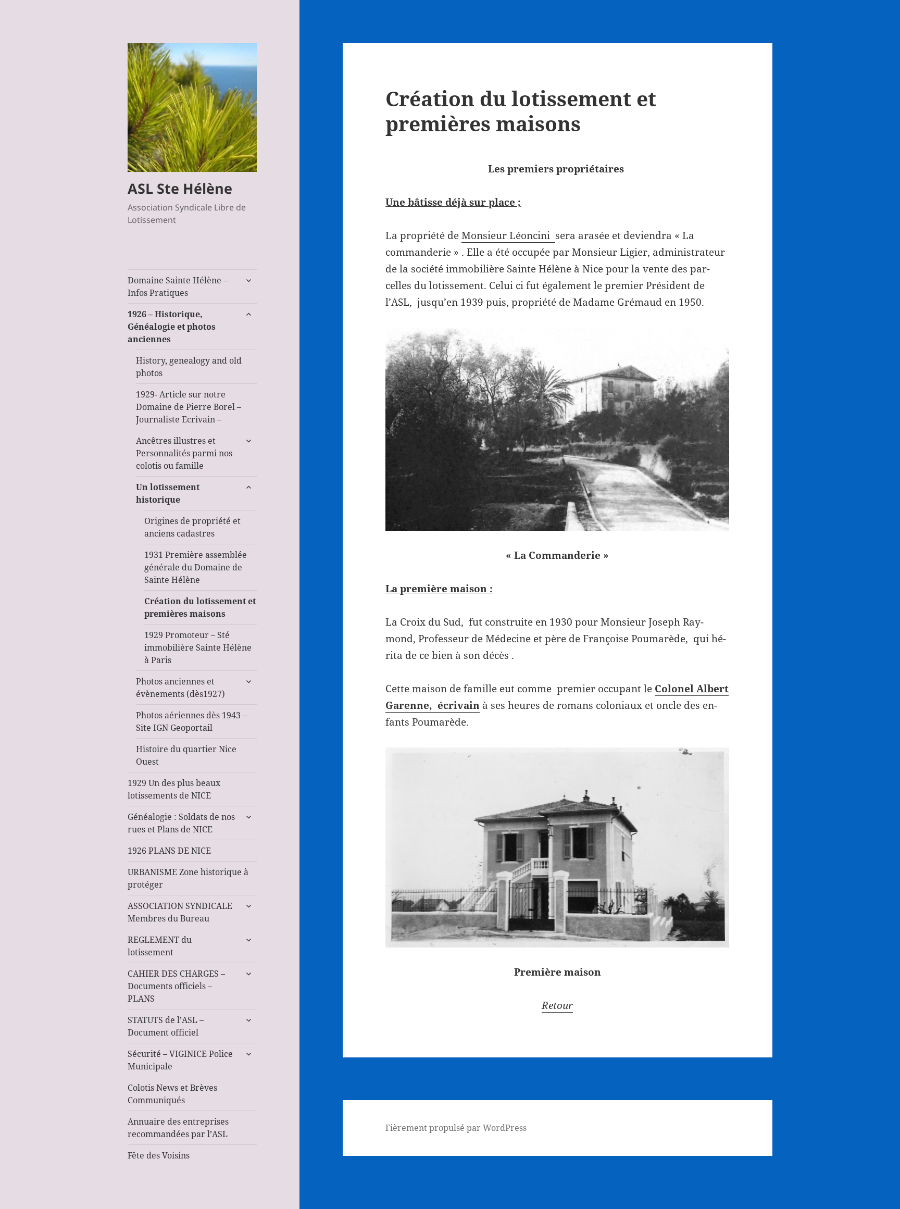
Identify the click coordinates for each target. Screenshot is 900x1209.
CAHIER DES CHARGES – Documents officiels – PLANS (176, 986)
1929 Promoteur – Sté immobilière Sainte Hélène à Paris (198, 647)
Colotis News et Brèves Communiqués (172, 1094)
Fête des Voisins (159, 1155)
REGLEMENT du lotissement (160, 946)
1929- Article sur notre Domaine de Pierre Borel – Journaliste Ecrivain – (188, 407)
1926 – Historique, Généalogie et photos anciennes (172, 326)
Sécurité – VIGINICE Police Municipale (180, 1060)
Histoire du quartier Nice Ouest (186, 755)
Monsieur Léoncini (508, 235)
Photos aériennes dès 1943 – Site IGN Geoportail (191, 721)
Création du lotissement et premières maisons (200, 607)
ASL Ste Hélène (180, 188)
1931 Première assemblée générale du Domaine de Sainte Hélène (195, 567)
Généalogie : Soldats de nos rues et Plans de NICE (181, 823)
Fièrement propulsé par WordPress (456, 1127)
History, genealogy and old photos (189, 367)
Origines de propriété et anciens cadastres (192, 527)
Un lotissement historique (167, 493)
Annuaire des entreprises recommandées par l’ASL (178, 1128)
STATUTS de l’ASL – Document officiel (166, 1026)
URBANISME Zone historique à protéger (188, 878)
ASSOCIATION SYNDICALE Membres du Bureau (180, 912)
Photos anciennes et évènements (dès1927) (180, 688)
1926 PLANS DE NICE (169, 850)
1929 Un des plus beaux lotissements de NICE (174, 789)
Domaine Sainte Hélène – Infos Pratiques (178, 286)
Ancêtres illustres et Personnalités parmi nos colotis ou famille (184, 453)
